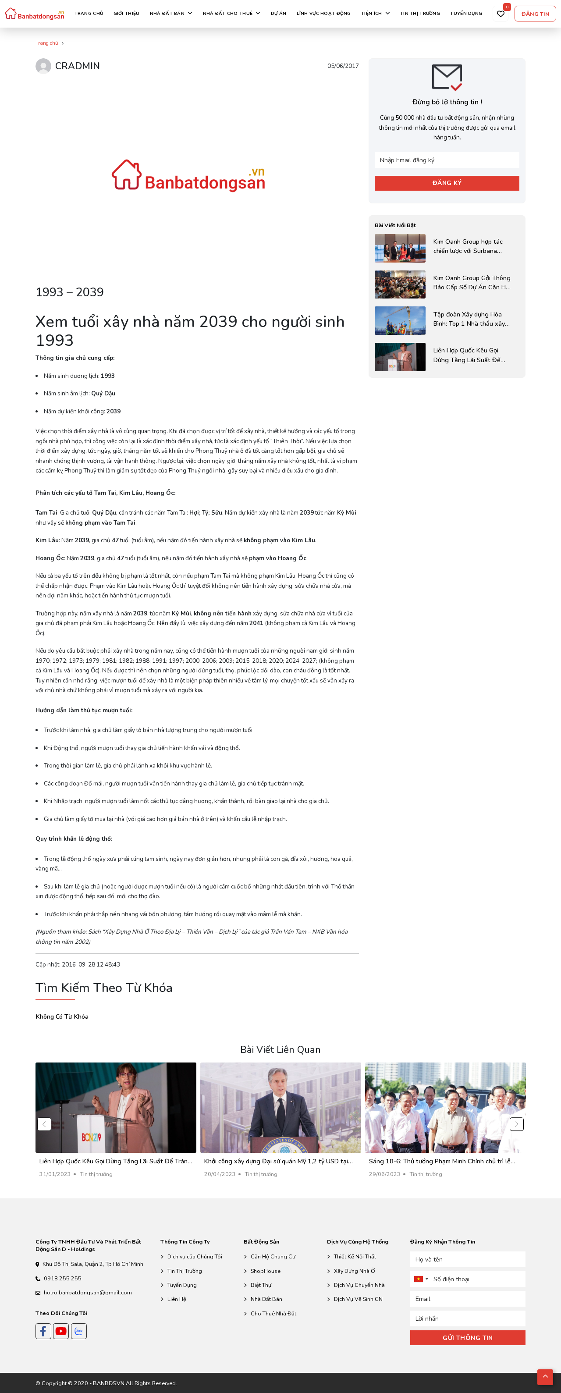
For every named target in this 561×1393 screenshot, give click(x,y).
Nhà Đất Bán (266, 1299)
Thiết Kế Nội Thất (355, 1256)
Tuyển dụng (466, 14)
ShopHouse (265, 1271)
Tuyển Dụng (182, 1285)
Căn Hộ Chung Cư (273, 1256)
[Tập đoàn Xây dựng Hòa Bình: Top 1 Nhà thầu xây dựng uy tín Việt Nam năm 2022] (447, 320)
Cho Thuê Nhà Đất (273, 1313)
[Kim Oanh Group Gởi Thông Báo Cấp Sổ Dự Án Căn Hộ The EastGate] (447, 284)
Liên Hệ (176, 1299)
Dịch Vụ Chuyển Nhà (359, 1285)
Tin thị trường (420, 14)
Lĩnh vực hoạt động (324, 14)
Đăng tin (536, 14)
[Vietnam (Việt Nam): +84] (421, 1279)
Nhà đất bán (167, 14)
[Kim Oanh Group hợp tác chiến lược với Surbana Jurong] (447, 248)
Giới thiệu (127, 14)
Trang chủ (89, 14)
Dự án (278, 14)
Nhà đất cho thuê (228, 14)
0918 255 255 (63, 1278)
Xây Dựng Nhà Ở (354, 1271)
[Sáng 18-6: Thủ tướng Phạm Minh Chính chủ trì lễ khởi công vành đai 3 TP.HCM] (445, 1124)
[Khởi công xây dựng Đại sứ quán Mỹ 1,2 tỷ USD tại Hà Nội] (280, 1124)
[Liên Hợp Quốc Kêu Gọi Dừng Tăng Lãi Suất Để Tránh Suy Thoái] (447, 357)
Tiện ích (371, 14)
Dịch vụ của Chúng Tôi (194, 1256)
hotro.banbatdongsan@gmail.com (88, 1292)
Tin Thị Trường (184, 1271)
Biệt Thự (261, 1285)
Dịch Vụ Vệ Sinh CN (358, 1299)
